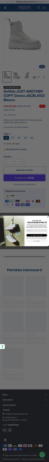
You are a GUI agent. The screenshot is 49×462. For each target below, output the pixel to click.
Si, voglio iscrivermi (37, 235)
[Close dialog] (47, 217)
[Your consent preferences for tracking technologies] (2, 346)
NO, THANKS (37, 241)
